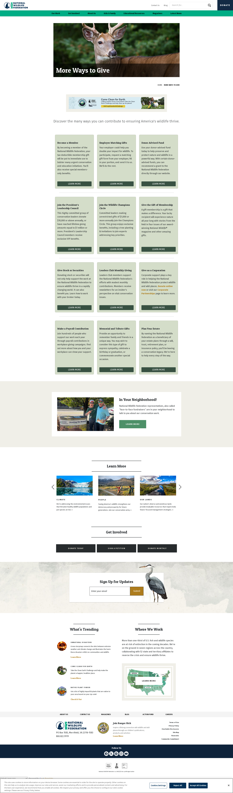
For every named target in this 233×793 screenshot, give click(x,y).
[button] (136, 591)
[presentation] (53, 487)
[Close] (229, 785)
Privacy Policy (174, 726)
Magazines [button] (157, 13)
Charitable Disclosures (170, 729)
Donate (225, 5)
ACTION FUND (148, 714)
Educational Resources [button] (134, 13)
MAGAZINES (106, 714)
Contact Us (155, 5)
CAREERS (169, 714)
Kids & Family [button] (110, 13)
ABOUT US (64, 714)
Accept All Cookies (198, 785)
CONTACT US (85, 714)
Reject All (178, 785)
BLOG (127, 714)
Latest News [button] (176, 13)
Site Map (176, 732)
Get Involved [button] (74, 13)
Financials (175, 736)
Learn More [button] (133, 424)
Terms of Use (174, 722)
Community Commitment (170, 739)
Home (160, 85)
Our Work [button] (56, 13)
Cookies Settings (158, 785)
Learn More (74, 183)
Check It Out (76, 699)
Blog (165, 5)
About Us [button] (92, 13)
